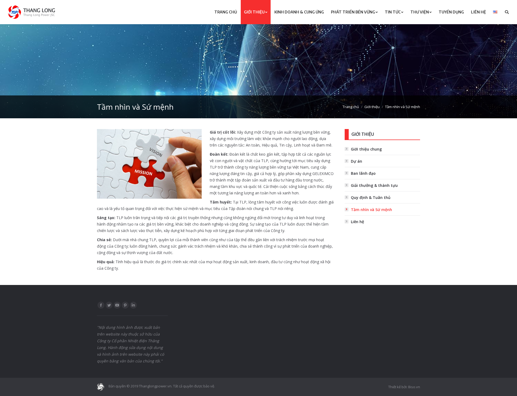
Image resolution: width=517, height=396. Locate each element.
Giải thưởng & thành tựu (374, 185)
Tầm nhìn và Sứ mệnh (371, 209)
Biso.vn (414, 386)
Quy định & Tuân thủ (370, 197)
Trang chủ (351, 106)
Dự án (356, 161)
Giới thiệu (372, 106)
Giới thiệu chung (366, 149)
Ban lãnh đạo (363, 173)
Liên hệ (357, 221)
